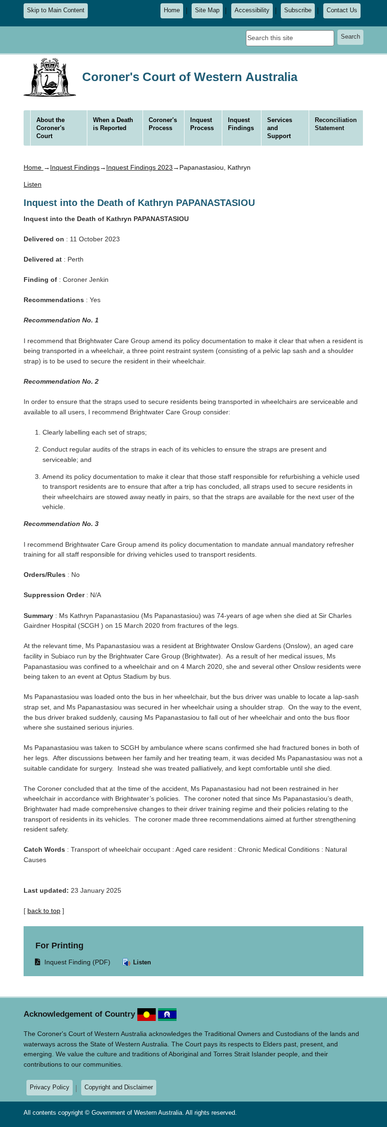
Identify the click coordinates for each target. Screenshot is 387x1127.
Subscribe (297, 10)
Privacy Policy (49, 1087)
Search (350, 36)
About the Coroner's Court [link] (50, 128)
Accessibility (252, 10)
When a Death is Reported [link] (113, 124)
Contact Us (342, 10)
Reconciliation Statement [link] (336, 124)
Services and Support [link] (279, 128)
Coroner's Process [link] (163, 124)
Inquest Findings (75, 167)
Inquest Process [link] (202, 124)
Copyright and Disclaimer (118, 1087)
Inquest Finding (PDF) (73, 962)
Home (172, 10)
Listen (141, 962)
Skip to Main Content (55, 10)
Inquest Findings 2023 (139, 167)
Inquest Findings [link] (241, 124)
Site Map (207, 10)
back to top (43, 910)
